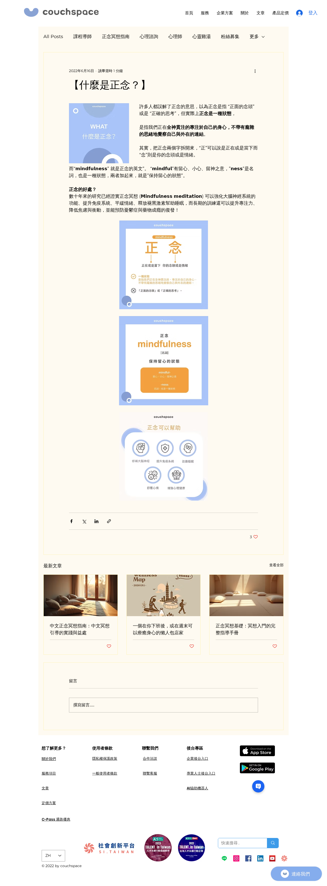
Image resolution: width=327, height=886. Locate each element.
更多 (254, 36)
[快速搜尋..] (272, 843)
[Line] (224, 858)
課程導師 (82, 36)
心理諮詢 (149, 36)
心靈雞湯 (201, 36)
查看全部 (276, 565)
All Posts (53, 36)
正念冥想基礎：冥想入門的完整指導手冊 (245, 629)
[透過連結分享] (109, 521)
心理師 (175, 36)
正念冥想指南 (116, 36)
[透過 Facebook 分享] (71, 521)
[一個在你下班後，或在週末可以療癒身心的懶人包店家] (164, 595)
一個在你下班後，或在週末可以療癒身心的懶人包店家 (163, 629)
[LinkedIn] (260, 858)
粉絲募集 (230, 36)
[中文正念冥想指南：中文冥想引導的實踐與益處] (81, 595)
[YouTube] (272, 858)
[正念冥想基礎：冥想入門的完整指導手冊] (246, 595)
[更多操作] (255, 71)
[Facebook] (248, 858)
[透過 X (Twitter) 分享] (83, 521)
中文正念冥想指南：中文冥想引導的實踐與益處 (80, 629)
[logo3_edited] (284, 858)
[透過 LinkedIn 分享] (96, 521)
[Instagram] (236, 858)
